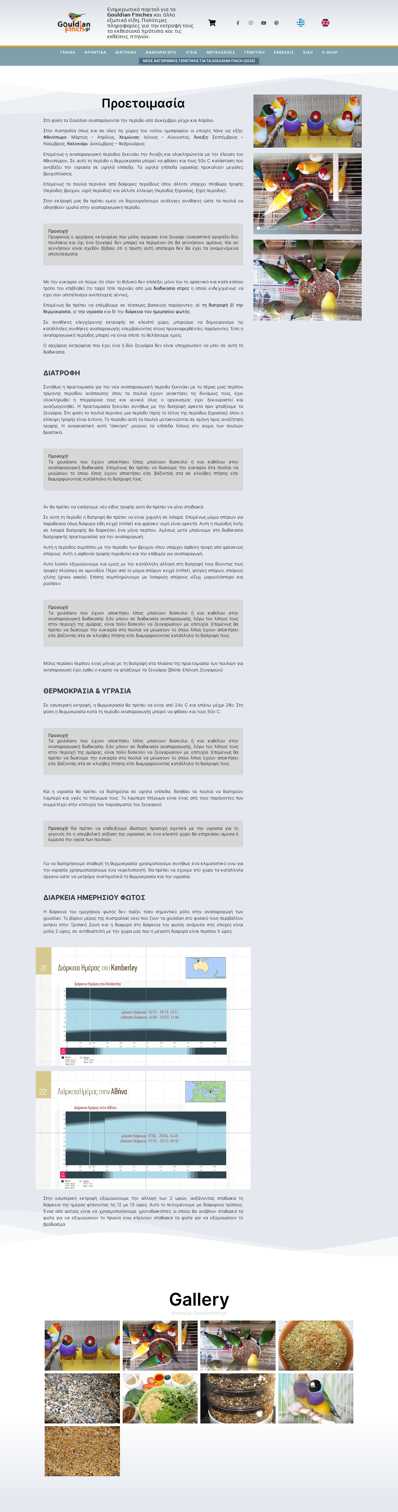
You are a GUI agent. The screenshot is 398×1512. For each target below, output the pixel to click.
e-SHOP (330, 52)
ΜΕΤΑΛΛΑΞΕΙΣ (221, 52)
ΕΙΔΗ (308, 52)
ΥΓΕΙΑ (191, 52)
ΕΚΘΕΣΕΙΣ (284, 52)
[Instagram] (250, 22)
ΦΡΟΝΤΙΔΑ (95, 52)
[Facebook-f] (237, 22)
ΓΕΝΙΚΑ (67, 52)
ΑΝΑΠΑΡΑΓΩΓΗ (161, 52)
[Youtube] (263, 22)
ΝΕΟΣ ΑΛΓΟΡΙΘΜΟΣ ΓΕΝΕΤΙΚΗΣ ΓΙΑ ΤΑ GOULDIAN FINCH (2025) (199, 60)
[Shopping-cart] (212, 22)
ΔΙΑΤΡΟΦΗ (126, 52)
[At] (276, 22)
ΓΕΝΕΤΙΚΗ (254, 52)
